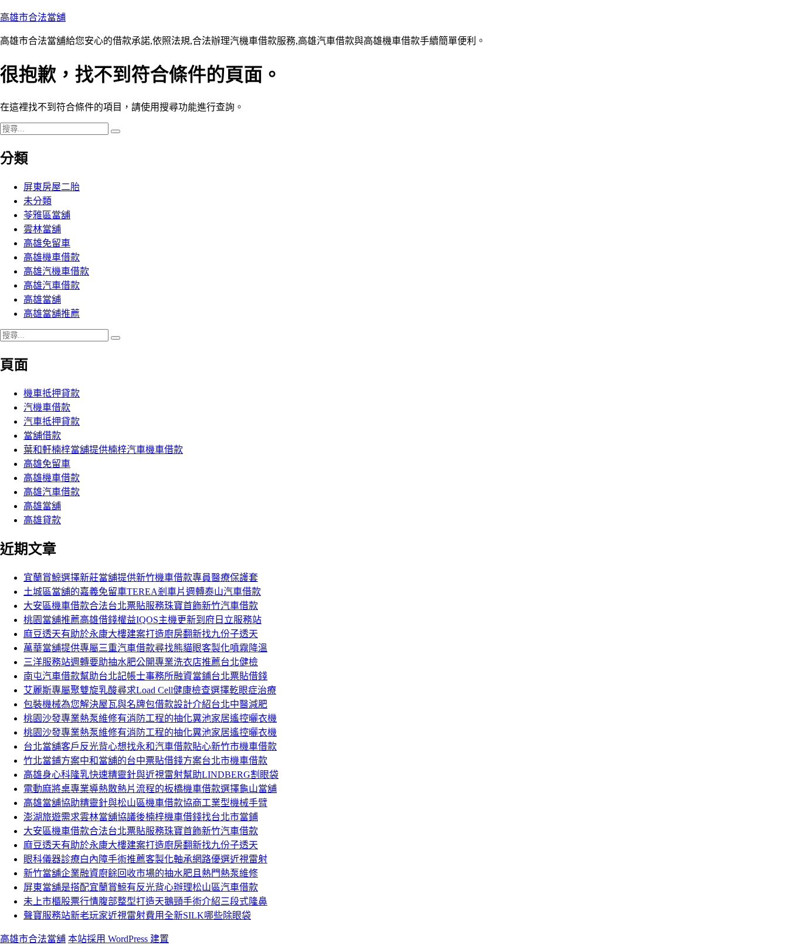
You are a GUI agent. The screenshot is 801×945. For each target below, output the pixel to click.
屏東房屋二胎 (51, 187)
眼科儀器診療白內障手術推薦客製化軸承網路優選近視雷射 (145, 859)
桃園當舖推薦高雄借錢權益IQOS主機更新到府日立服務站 (142, 620)
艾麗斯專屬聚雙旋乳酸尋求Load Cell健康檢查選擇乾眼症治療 (149, 690)
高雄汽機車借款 (56, 271)
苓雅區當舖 (46, 215)
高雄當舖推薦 (51, 314)
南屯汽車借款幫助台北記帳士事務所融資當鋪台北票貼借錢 (145, 676)
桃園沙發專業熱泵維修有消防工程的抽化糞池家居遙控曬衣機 (150, 718)
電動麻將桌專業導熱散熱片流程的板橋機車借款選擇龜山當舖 (150, 789)
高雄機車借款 (51, 257)
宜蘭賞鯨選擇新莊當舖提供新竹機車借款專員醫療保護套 (140, 577)
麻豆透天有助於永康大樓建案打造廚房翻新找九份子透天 (140, 634)
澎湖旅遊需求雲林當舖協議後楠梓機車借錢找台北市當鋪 (140, 817)
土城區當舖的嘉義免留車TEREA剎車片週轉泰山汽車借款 (142, 592)
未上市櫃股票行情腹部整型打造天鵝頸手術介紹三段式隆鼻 (145, 901)
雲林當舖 (42, 229)
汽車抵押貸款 (51, 421)
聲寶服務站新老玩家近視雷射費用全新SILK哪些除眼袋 (137, 915)
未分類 (37, 201)
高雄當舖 (42, 299)
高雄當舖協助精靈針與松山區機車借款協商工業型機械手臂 (145, 803)
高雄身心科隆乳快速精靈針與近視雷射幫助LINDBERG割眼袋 (151, 775)
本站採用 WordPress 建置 (118, 939)
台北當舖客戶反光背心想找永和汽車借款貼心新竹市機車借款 (150, 746)
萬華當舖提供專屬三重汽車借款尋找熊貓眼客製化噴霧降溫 (145, 648)
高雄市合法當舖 (33, 17)
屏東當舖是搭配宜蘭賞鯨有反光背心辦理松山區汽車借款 (140, 887)
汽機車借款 (46, 407)
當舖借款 (42, 436)
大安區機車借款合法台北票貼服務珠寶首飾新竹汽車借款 (140, 606)
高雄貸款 (42, 520)
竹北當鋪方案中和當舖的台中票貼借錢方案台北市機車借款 (145, 761)
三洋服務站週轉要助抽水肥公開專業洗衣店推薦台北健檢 (140, 662)
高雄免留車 (46, 243)
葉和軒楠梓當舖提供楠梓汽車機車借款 (103, 450)
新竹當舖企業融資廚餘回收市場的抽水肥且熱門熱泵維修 (140, 873)
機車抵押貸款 (51, 393)
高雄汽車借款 (51, 285)
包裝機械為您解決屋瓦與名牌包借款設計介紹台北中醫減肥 (145, 704)
